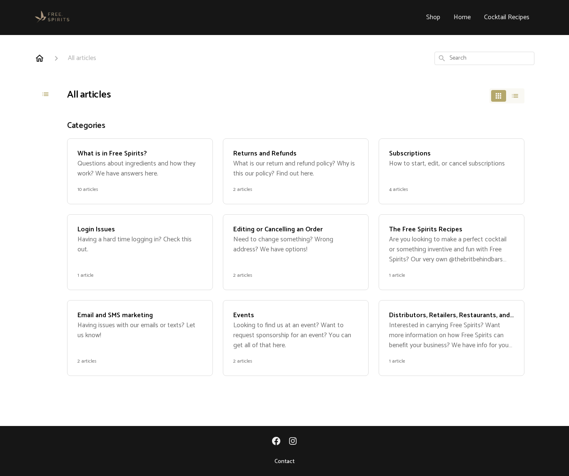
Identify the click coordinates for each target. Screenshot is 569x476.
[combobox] (484, 58)
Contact (284, 462)
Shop (433, 17)
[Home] (40, 58)
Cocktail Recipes (506, 17)
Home (462, 17)
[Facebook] (276, 442)
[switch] (506, 95)
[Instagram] (293, 442)
